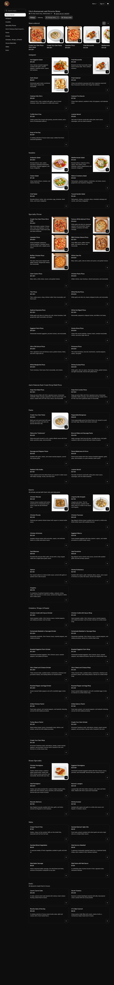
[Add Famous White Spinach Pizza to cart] (107, 231)
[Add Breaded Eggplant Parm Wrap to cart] (107, 661)
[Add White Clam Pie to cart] (107, 267)
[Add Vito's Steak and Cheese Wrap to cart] (107, 679)
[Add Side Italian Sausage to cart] (66, 875)
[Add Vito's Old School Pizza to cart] (66, 358)
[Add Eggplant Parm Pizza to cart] (66, 340)
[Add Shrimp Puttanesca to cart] (107, 581)
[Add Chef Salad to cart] (66, 206)
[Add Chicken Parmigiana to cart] (66, 777)
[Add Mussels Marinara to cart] (66, 814)
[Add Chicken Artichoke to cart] (66, 545)
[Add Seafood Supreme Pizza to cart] (66, 322)
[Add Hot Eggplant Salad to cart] (66, 71)
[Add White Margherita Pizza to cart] (66, 376)
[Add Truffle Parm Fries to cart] (66, 126)
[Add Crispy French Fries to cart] (66, 839)
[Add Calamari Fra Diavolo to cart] (107, 108)
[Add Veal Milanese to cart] (66, 563)
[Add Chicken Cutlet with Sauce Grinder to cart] (66, 625)
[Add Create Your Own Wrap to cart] (66, 752)
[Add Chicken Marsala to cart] (66, 509)
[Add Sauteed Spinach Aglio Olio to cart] (107, 839)
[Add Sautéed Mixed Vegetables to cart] (66, 857)
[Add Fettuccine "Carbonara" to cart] (66, 445)
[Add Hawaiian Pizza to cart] (79, 40)
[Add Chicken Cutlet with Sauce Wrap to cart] (107, 625)
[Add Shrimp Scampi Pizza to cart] (107, 376)
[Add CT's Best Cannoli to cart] (107, 921)
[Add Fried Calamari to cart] (107, 90)
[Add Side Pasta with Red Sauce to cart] (107, 875)
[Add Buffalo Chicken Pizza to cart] (66, 267)
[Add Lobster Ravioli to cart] (107, 126)
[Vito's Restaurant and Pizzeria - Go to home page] (6, 3)
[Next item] (108, 23)
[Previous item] (104, 23)
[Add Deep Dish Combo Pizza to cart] (107, 402)
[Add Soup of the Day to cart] (66, 144)
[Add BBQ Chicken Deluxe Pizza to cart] (107, 249)
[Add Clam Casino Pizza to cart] (66, 285)
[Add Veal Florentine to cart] (107, 563)
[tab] (32, 17)
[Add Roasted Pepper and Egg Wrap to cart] (107, 697)
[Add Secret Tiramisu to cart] (107, 902)
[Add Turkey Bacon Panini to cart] (66, 734)
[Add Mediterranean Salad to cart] (107, 169)
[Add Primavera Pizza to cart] (107, 358)
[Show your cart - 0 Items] (108, 3)
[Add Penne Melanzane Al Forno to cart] (107, 463)
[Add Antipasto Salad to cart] (66, 169)
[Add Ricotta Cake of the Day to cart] (66, 921)
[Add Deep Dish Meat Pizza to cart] (66, 402)
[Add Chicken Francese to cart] (107, 527)
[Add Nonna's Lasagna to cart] (107, 795)
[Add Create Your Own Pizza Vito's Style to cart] (43, 40)
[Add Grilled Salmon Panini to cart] (107, 716)
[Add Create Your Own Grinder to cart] (107, 734)
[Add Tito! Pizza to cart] (66, 304)
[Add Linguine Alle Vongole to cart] (107, 509)
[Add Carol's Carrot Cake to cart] (66, 902)
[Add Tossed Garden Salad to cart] (107, 206)
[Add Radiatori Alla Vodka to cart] (66, 481)
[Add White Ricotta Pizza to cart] (107, 304)
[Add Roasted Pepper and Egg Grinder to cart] (66, 697)
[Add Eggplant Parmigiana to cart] (107, 777)
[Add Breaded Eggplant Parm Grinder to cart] (66, 661)
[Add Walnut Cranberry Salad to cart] (107, 188)
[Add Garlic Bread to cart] (66, 90)
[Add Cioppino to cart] (66, 600)
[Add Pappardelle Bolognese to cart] (107, 427)
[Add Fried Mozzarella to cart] (98, 40)
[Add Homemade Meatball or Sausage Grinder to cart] (66, 643)
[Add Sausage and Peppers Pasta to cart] (66, 463)
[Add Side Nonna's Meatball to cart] (107, 857)
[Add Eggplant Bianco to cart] (107, 545)
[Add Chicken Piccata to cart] (66, 527)
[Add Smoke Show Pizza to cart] (107, 340)
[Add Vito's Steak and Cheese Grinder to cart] (66, 679)
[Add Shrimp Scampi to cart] (107, 814)
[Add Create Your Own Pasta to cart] (61, 40)
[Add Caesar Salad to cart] (66, 188)
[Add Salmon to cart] (66, 581)
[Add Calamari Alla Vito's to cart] (66, 108)
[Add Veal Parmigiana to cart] (66, 795)
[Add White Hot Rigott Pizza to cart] (107, 322)
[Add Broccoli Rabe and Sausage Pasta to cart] (107, 445)
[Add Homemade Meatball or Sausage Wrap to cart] (107, 643)
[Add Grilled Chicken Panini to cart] (66, 716)
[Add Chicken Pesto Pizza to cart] (107, 285)
